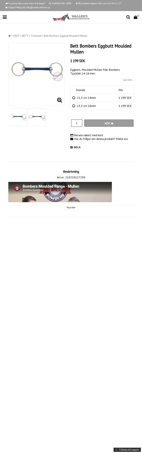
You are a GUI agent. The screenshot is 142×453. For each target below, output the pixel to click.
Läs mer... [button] (128, 79)
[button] (136, 17)
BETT (25, 35)
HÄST (16, 35)
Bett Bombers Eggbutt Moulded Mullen (65, 35)
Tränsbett (36, 35)
